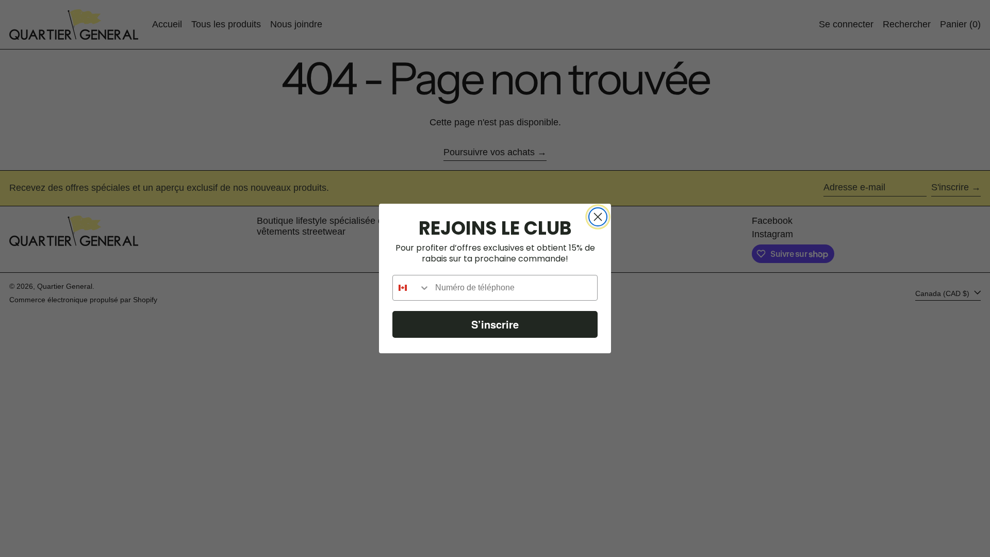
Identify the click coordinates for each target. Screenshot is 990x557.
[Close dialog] (598, 217)
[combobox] (411, 287)
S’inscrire (495, 324)
